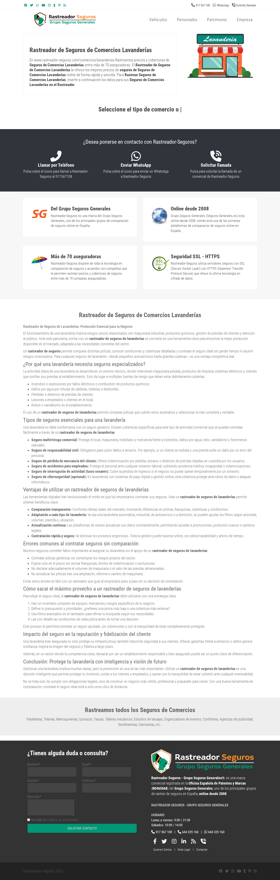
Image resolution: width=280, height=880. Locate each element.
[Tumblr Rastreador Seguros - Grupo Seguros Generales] (54, 5)
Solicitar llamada (246, 5)
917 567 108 (203, 5)
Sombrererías (127, 724)
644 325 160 (190, 832)
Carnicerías (146, 724)
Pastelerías (34, 719)
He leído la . (55, 820)
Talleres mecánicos (118, 719)
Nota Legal (184, 849)
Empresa (245, 19)
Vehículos (158, 19)
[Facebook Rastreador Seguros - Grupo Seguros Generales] (25, 5)
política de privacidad (62, 820)
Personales (187, 19)
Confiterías (210, 719)
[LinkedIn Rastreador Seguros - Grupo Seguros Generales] (183, 842)
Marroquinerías (66, 719)
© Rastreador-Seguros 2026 (43, 871)
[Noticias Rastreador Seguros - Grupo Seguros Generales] (64, 5)
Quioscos (85, 719)
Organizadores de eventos (182, 719)
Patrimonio (217, 19)
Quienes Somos (162, 849)
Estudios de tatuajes (148, 719)
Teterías (49, 719)
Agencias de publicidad (236, 719)
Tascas (99, 719)
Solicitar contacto (82, 828)
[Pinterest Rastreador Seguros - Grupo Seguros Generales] (59, 5)
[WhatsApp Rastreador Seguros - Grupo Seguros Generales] (37, 5)
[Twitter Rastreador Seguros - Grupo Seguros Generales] (31, 5)
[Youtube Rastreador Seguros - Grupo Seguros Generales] (43, 5)
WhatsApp (223, 5)
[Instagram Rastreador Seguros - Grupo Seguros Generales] (49, 5)
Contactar (202, 849)
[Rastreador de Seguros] (98, 24)
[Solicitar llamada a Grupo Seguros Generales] (203, 842)
